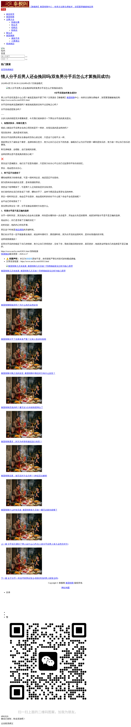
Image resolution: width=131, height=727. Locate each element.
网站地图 (65, 588)
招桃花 (14, 27)
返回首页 (10, 14)
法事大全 (10, 19)
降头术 (9, 33)
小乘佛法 (15, 41)
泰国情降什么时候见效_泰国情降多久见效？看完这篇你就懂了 (29, 510)
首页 (3, 69)
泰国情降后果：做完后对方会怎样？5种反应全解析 (24, 476)
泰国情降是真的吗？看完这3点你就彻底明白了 (22, 407)
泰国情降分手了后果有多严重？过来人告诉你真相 (23, 339)
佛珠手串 (15, 38)
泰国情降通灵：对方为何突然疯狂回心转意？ (21, 441)
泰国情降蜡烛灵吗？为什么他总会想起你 (19, 305)
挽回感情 (19, 230)
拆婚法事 (15, 22)
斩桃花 (14, 30)
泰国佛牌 (10, 36)
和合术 (14, 25)
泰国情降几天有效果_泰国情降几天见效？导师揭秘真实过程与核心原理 (33, 271)
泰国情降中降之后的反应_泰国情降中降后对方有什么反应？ (28, 373)
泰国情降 (10, 17)
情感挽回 (10, 44)
